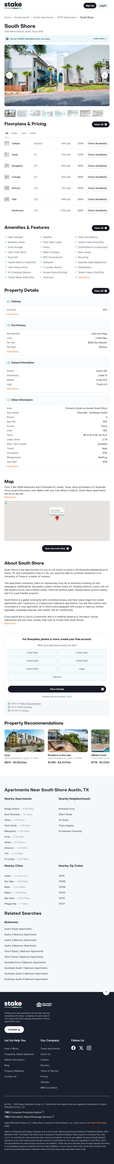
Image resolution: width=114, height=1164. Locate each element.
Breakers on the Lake (59, 755)
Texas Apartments (50, 1048)
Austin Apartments (43, 17)
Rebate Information (14, 1059)
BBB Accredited (49, 1087)
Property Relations (14, 1070)
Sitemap (45, 1082)
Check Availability (97, 143)
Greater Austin (22, 17)
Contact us (14, 1029)
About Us (45, 1054)
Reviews (45, 1065)
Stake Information (99, 1123)
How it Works (11, 1048)
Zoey (7, 755)
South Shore (19, 26)
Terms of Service (49, 1070)
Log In (103, 5)
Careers (45, 1059)
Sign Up (90, 5)
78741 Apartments (67, 17)
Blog (6, 1065)
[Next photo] (104, 75)
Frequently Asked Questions (19, 1054)
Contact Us (10, 1076)
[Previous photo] (9, 75)
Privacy (44, 1076)
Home (7, 17)
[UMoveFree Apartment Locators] (13, 1004)
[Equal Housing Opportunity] (44, 1004)
